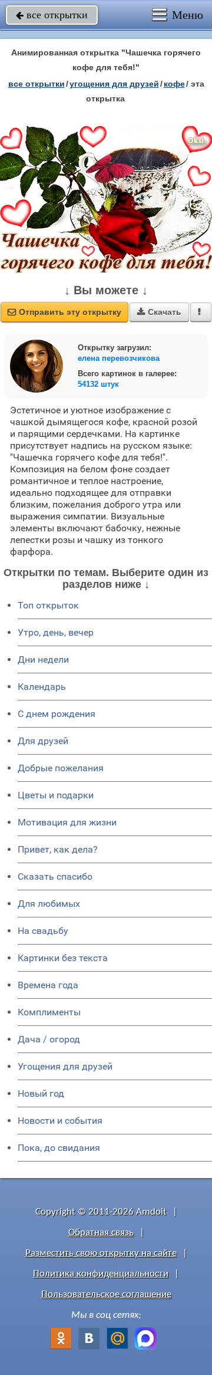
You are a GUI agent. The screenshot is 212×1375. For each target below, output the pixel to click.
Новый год (41, 1093)
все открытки (52, 15)
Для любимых (49, 903)
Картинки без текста (63, 957)
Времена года (48, 985)
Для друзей (43, 740)
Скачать (159, 312)
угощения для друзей (114, 83)
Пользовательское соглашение (106, 1295)
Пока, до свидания (59, 1147)
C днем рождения (56, 713)
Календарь (42, 686)
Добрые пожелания (61, 768)
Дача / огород (49, 1039)
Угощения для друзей (65, 1066)
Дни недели (43, 659)
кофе (174, 83)
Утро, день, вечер (56, 632)
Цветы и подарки (56, 795)
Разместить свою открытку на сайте (101, 1253)
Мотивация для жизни (67, 822)
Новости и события (60, 1120)
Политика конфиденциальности (100, 1274)
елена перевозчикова (119, 358)
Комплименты (49, 1012)
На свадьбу (43, 930)
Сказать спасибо (55, 876)
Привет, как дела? (58, 849)
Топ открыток (48, 605)
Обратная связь (101, 1233)
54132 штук (98, 384)
